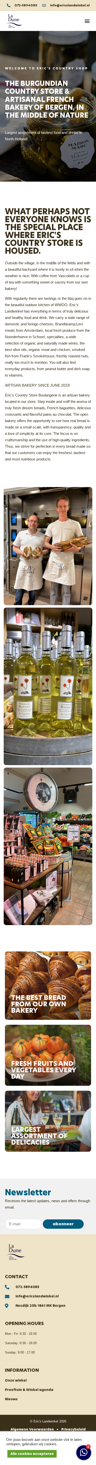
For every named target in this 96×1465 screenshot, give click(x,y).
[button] (87, 21)
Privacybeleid (73, 1429)
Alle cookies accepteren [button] (32, 1453)
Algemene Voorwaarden (32, 1429)
